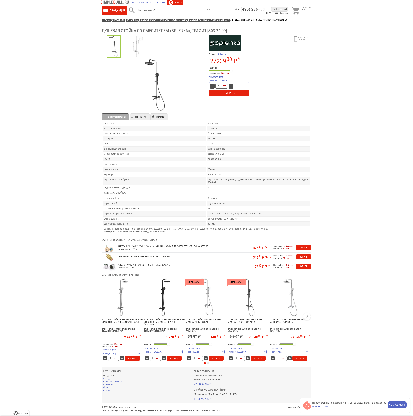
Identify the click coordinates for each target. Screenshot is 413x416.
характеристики (116, 116)
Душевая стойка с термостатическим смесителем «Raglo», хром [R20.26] (122, 320)
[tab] (115, 116)
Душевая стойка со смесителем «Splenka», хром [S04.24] (287, 320)
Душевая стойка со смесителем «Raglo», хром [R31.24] (203, 320)
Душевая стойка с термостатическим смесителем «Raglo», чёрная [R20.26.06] (164, 322)
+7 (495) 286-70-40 (205, 384)
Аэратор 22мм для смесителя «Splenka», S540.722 (144, 265)
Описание (140, 116)
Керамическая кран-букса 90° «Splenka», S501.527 (144, 256)
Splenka (221, 54)
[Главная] (115, 2)
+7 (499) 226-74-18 (205, 399)
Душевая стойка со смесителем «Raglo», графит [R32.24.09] (245, 320)
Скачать (160, 116)
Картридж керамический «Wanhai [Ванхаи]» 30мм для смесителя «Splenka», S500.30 (163, 246)
